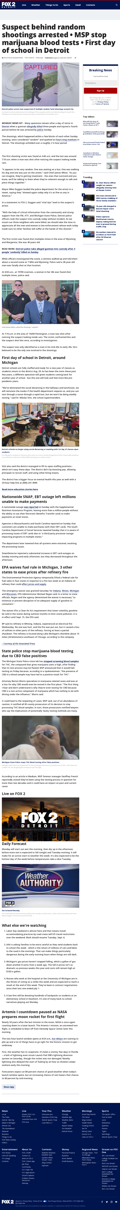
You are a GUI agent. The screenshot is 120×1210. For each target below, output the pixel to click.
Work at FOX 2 (27, 1158)
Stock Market (67, 1158)
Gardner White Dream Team (47, 1159)
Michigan (74, 590)
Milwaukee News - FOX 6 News (89, 1159)
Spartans (105, 1125)
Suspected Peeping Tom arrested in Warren (92, 164)
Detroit (5, 126)
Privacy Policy (103, 102)
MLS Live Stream (108, 1189)
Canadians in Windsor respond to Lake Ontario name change (92, 155)
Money (65, 1149)
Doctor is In (86, 1134)
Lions (104, 1120)
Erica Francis (8, 58)
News (5, 1111)
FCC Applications (28, 1172)
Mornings (87, 1111)
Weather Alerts (67, 1120)
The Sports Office (108, 1114)
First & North (107, 1117)
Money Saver (87, 1131)
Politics (4, 1142)
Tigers (104, 1131)
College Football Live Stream (110, 1159)
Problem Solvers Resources (28, 1179)
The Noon (86, 1117)
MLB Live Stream (108, 1163)
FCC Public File (27, 1170)
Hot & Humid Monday (11, 910)
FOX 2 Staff (26, 1153)
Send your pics (47, 1114)
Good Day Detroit (89, 1114)
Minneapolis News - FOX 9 (89, 1164)
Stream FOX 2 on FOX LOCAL (28, 1115)
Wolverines (106, 1123)
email (116, 1202)
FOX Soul (25, 1122)
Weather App (67, 1117)
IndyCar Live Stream (109, 1169)
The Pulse (5, 1117)
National (5, 1131)
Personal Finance (68, 1153)
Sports (105, 1111)
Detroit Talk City (8, 1120)
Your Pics (46, 1111)
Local (4, 1114)
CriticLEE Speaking (9, 1155)
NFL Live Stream (108, 1155)
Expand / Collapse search (116, 5)
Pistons (104, 1128)
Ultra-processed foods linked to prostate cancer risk (94, 143)
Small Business (67, 1161)
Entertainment (10, 1149)
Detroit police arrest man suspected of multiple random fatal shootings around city (37, 109)
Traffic (64, 1123)
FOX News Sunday (9, 1140)
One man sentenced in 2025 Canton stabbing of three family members (106, 198)
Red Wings (106, 1134)
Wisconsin (11, 594)
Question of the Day (49, 1117)
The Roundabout (8, 1128)
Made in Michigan (8, 1123)
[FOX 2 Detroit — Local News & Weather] (9, 5)
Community (26, 1167)
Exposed (45, 1165)
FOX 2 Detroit (29, 58)
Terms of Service (102, 104)
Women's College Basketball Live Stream (108, 1181)
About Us (27, 1149)
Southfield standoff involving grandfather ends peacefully (94, 133)
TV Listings (6, 1158)
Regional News (90, 1149)
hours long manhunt (66, 139)
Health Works (87, 1123)
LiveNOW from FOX (29, 1119)
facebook (102, 1202)
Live (24, 1111)
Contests (5, 1161)
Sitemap (25, 1183)
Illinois (65, 590)
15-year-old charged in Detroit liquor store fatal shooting (106, 208)
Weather (66, 1111)
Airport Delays (67, 1125)
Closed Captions (28, 1175)
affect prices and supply (34, 584)
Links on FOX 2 (87, 1137)
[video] (112, 124)
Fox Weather (67, 1128)
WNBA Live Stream (109, 1186)
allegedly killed (34, 126)
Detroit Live (6, 1125)
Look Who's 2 (47, 1123)
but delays (57, 1038)
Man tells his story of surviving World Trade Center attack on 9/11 (91, 123)
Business (5, 1134)
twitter (107, 1202)
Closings (65, 1114)
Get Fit (84, 1128)
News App (39, 58)
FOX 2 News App (28, 1161)
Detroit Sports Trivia (49, 1120)
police (40, 129)
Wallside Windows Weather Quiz (48, 1154)
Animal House (67, 1131)
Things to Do (7, 1137)
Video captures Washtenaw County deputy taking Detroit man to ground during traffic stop (106, 222)
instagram (111, 1202)
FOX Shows (6, 1153)
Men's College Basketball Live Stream (107, 1174)
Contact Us (26, 1155)
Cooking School (88, 1125)
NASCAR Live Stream (110, 1166)
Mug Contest (87, 1120)
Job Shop (25, 1164)
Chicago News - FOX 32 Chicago (90, 1154)
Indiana (57, 590)
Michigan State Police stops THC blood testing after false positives (30, 762)
